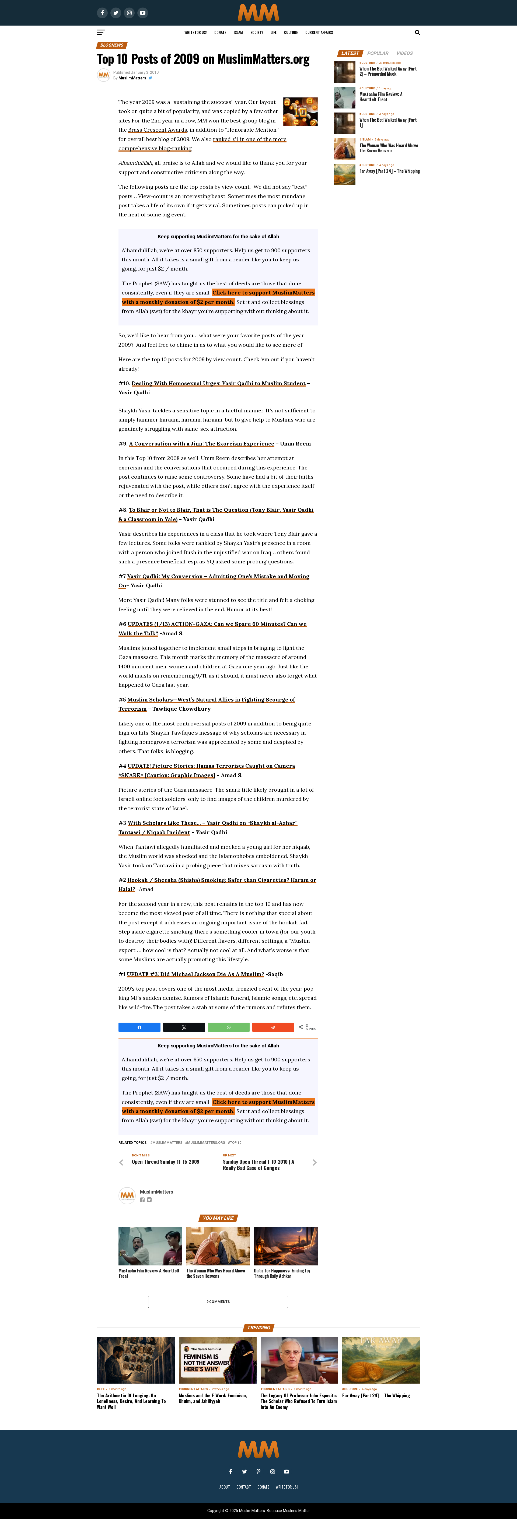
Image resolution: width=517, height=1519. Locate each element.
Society (256, 32)
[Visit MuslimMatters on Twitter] (244, 1471)
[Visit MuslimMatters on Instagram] (272, 1471)
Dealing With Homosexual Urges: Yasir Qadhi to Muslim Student (219, 383)
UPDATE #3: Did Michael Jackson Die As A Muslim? (195, 974)
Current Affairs (319, 32)
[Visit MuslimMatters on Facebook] (230, 1471)
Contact (243, 1487)
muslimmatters (167, 1143)
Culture (291, 32)
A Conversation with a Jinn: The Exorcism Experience (201, 443)
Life (274, 32)
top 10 (235, 1143)
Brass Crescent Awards (157, 129)
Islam (238, 32)
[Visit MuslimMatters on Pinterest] (258, 1471)
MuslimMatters (132, 78)
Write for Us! (195, 32)
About (224, 1487)
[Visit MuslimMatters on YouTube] (286, 1471)
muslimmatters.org (206, 1143)
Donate (220, 32)
